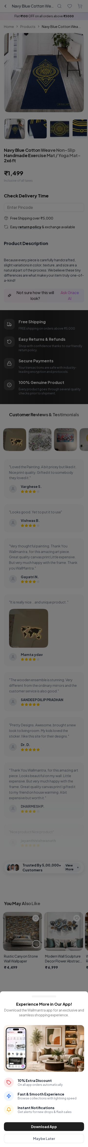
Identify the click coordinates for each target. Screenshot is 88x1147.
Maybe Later (44, 1138)
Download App (44, 1126)
